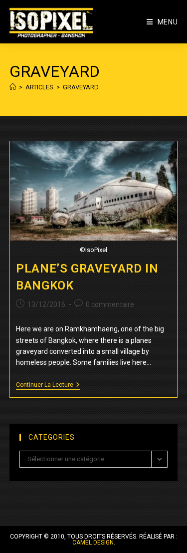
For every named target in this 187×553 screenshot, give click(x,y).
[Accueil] (12, 87)
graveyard (81, 87)
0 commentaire (110, 304)
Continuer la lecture (48, 385)
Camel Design (93, 542)
